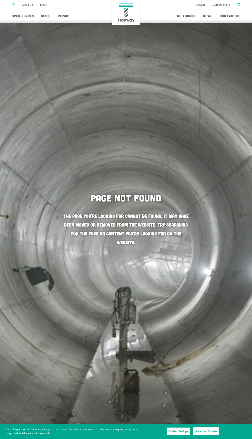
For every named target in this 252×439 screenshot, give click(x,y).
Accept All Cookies (206, 431)
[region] (126, 431)
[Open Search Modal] (238, 5)
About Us (27, 4)
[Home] (13, 5)
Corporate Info (221, 4)
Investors (200, 4)
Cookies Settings (178, 431)
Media (43, 4)
